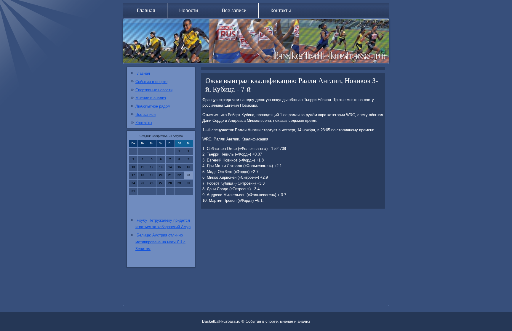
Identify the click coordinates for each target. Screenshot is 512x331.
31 (133, 191)
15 (179, 167)
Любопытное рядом (152, 106)
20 (161, 175)
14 (170, 167)
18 (142, 175)
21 (170, 175)
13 (161, 167)
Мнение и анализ (150, 98)
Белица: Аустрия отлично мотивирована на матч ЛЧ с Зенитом (160, 242)
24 (133, 183)
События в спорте (151, 81)
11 (142, 167)
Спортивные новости (153, 90)
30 (188, 183)
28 (170, 183)
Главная (146, 10)
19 (151, 175)
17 (133, 175)
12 (151, 167)
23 (188, 175)
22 (179, 175)
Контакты (281, 10)
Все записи (234, 10)
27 (161, 183)
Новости (188, 10)
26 (151, 183)
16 (188, 167)
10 (133, 167)
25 (142, 183)
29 (179, 183)
